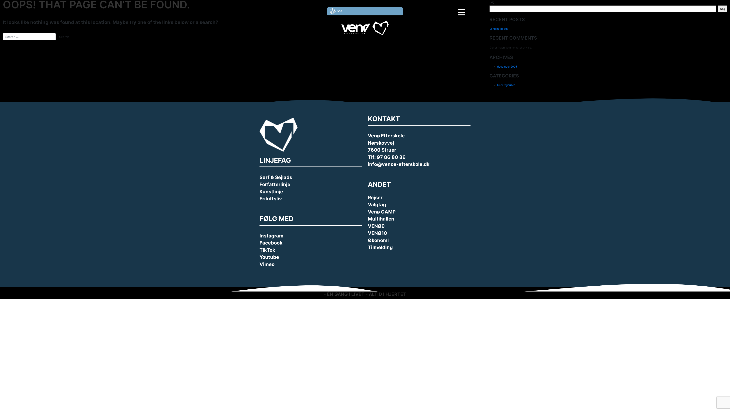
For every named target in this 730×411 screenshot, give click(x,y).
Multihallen (381, 219)
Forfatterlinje (274, 184)
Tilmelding (380, 247)
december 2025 (507, 66)
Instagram (271, 236)
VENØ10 (377, 233)
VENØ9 (376, 226)
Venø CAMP (382, 212)
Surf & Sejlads (275, 177)
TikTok (267, 250)
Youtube (269, 257)
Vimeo (267, 264)
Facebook (270, 243)
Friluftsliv (270, 199)
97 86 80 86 (391, 157)
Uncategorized (506, 85)
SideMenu (467, 9)
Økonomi (378, 240)
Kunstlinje (271, 191)
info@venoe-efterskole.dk (399, 164)
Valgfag (377, 204)
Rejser (375, 197)
